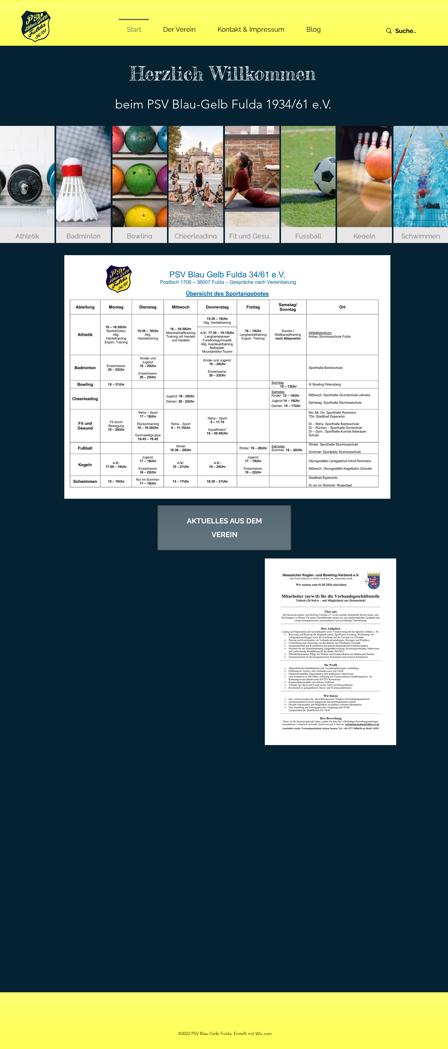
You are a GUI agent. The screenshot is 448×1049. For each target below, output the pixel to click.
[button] (179, 26)
